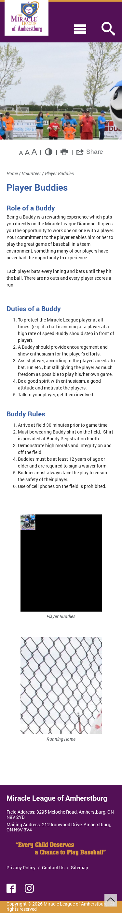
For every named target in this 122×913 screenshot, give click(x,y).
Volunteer (31, 173)
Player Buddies (59, 173)
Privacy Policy (21, 867)
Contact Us (53, 867)
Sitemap (79, 867)
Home (12, 173)
